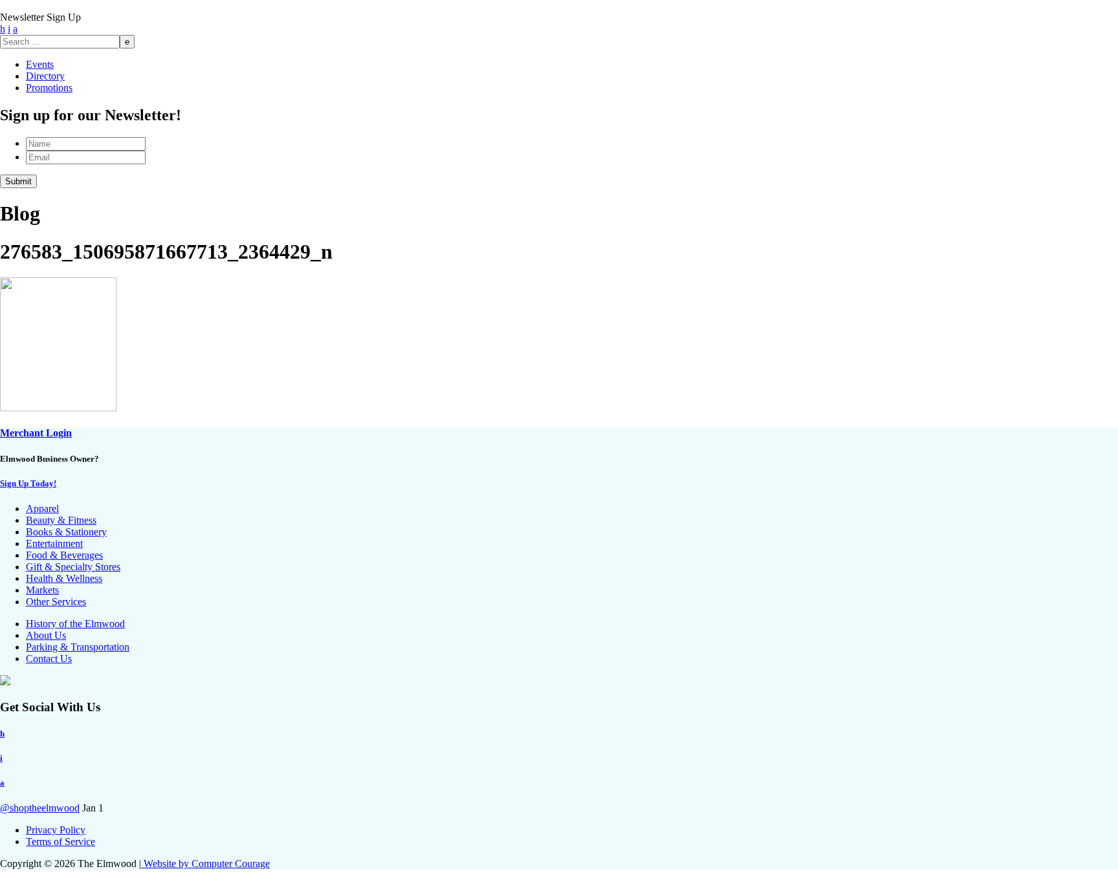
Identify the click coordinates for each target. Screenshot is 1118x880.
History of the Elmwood (75, 623)
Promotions (49, 87)
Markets (42, 590)
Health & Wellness (64, 578)
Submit (18, 181)
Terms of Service (60, 841)
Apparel (42, 508)
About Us (46, 635)
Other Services (56, 601)
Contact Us (49, 658)
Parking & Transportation (77, 646)
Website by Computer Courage (205, 863)
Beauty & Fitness (61, 520)
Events (40, 64)
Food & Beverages (64, 555)
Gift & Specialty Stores (73, 566)
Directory (45, 75)
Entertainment (54, 543)
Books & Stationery (66, 531)
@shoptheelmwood (40, 807)
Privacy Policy (55, 829)
